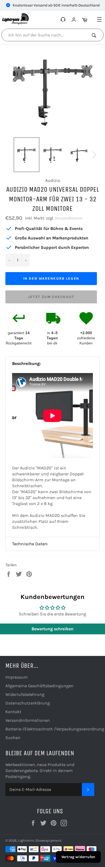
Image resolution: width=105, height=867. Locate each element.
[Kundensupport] (63, 19)
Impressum (16, 677)
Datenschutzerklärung (27, 703)
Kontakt (13, 711)
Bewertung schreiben (53, 628)
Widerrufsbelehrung (24, 694)
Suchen (12, 737)
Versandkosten (68, 218)
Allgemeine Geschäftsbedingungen (39, 685)
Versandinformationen (27, 720)
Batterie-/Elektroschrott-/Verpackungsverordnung (54, 728)
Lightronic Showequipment (39, 840)
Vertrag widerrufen (78, 857)
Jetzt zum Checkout (51, 297)
